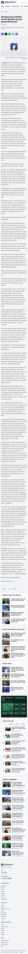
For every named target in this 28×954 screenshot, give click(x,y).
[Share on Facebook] (2, 34)
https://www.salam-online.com (13, 577)
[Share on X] (6, 34)
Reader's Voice (4, 942)
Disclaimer (16, 952)
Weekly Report (4, 899)
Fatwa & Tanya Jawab (6, 909)
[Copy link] (16, 34)
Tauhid (2, 905)
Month (17, 724)
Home (2, 11)
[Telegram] (10, 878)
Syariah (2, 907)
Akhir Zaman (4, 914)
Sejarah (2, 930)
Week (11, 724)
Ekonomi (3, 897)
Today (5, 724)
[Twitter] (1, 878)
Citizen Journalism (5, 940)
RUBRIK (26, 6)
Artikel (2, 924)
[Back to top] (25, 951)
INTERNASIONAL (15, 6)
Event (2, 946)
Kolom (2, 932)
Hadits (2, 911)
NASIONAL (7, 6)
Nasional (3, 887)
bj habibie (14, 589)
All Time (22, 724)
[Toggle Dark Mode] (25, 2)
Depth (2, 889)
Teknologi (3, 895)
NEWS (2, 6)
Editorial (3, 893)
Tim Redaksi (6, 952)
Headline (4, 589)
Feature (2, 891)
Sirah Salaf (3, 916)
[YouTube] (8, 878)
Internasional (4, 885)
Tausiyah (3, 918)
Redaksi (2, 934)
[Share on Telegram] (13, 34)
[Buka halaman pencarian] (22, 2)
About (2, 952)
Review (2, 928)
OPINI (21, 6)
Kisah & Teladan (4, 926)
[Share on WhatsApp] (9, 34)
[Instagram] (6, 878)
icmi (9, 589)
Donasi (11, 952)
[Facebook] (4, 878)
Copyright (21, 952)
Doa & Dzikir (3, 912)
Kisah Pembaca (4, 944)
